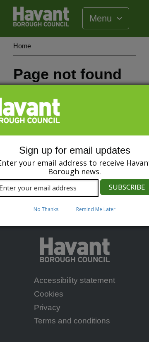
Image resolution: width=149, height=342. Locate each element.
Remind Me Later (95, 209)
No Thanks (46, 209)
